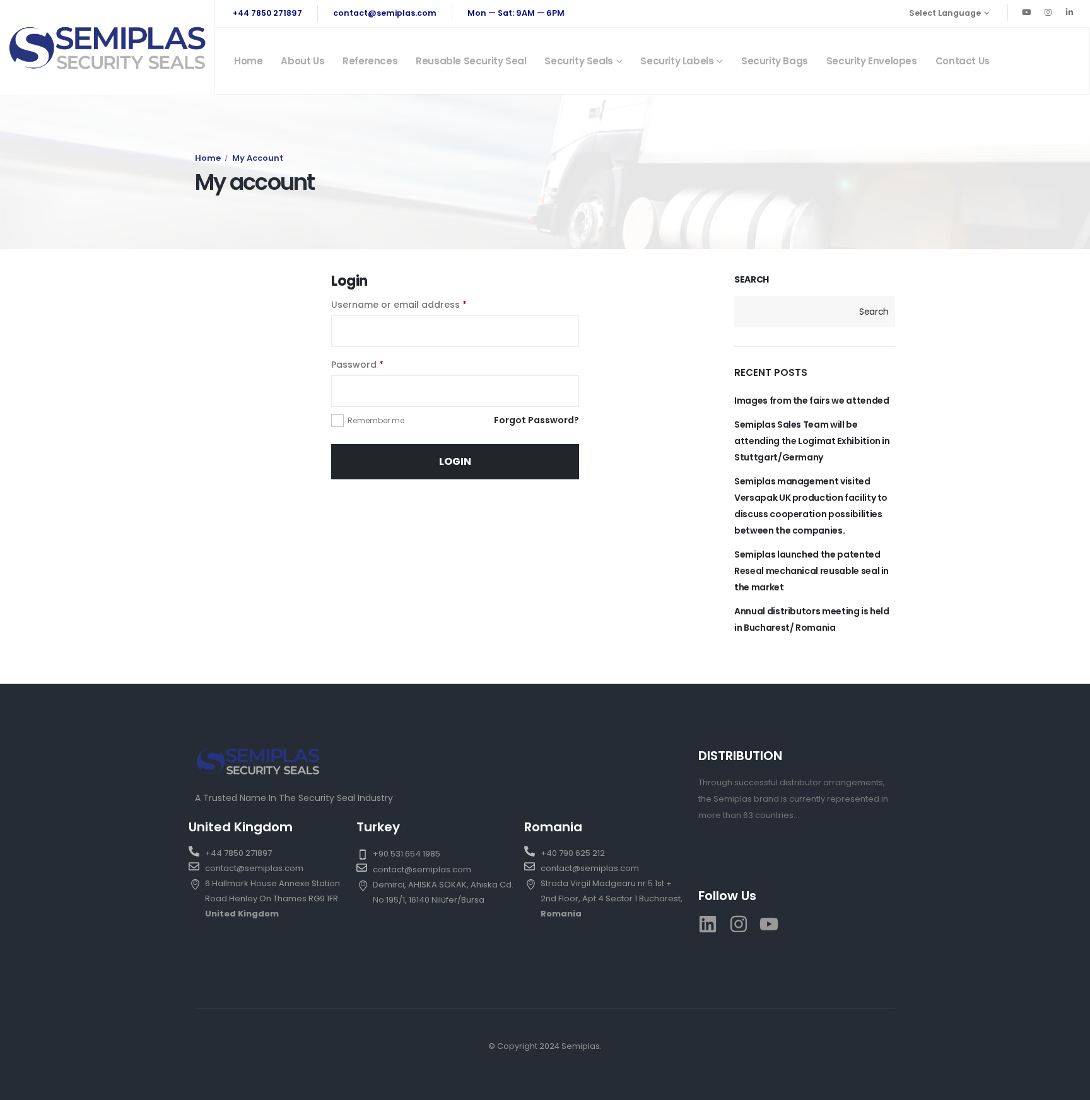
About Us (302, 60)
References (370, 60)
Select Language (945, 13)
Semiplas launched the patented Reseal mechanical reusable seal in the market (811, 571)
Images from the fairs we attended (811, 400)
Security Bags (774, 60)
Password (357, 364)
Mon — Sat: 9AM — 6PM (516, 13)
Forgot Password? (536, 420)
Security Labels (676, 60)
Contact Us (962, 60)
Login (455, 461)
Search (751, 280)
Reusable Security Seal (471, 60)
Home (248, 60)
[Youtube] (1026, 12)
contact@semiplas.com (385, 13)
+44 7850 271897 (267, 13)
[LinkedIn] (1069, 12)
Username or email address (399, 304)
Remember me (376, 420)
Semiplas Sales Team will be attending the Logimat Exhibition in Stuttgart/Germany (812, 441)
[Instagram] (1048, 12)
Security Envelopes (871, 60)
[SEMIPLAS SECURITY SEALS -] (107, 47)
